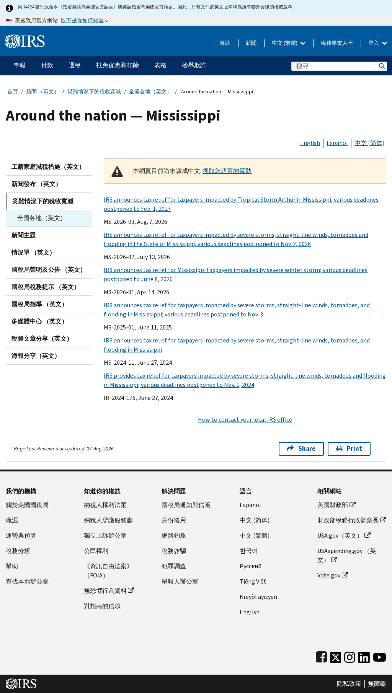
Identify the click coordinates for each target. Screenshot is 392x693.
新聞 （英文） (42, 91)
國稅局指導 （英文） (39, 304)
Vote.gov (328, 575)
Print (354, 448)
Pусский (250, 566)
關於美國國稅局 (27, 505)
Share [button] (306, 448)
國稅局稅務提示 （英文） (45, 287)
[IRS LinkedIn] (364, 655)
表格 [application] (160, 65)
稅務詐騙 (174, 551)
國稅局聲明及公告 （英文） (48, 270)
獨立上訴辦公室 (105, 536)
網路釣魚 (174, 536)
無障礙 (377, 684)
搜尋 (381, 66)
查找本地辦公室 (27, 581)
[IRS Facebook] (321, 655)
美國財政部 (332, 505)
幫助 (225, 43)
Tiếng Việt (253, 581)
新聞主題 (23, 235)
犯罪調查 (174, 566)
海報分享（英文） (35, 356)
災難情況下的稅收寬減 (94, 91)
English (310, 143)
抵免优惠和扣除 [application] (117, 65)
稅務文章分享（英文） (42, 338)
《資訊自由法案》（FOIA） (108, 570)
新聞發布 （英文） (36, 184)
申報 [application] (19, 65)
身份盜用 (174, 520)
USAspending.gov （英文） (346, 555)
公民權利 (96, 551)
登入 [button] (374, 43)
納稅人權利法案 (105, 505)
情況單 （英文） (33, 252)
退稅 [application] (75, 65)
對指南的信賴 (102, 606)
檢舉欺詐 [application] (194, 65)
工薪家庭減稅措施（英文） (48, 167)
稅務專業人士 (337, 43)
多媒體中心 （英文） (39, 321)
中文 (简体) (369, 143)
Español (337, 143)
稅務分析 (18, 551)
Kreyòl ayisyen (258, 597)
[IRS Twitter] (335, 655)
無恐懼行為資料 (105, 591)
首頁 (12, 91)
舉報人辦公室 (180, 581)
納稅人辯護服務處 (108, 520)
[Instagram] (349, 655)
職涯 (12, 520)
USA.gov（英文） (340, 536)
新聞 (251, 43)
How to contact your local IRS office (245, 420)
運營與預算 (21, 536)
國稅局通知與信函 (186, 505)
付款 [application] (47, 65)
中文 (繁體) (285, 43)
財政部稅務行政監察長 (348, 520)
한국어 (249, 551)
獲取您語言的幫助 (227, 171)
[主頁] (25, 38)
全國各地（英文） (150, 91)
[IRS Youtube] (379, 655)
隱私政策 (349, 684)
